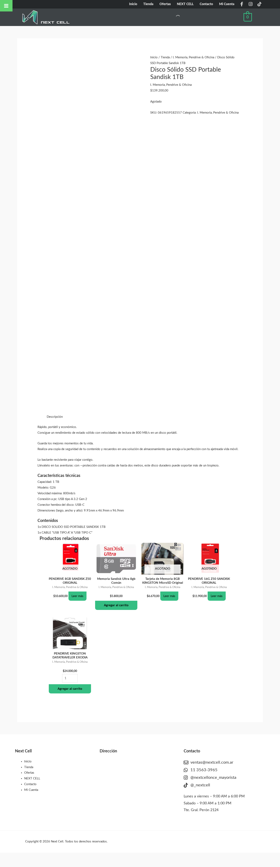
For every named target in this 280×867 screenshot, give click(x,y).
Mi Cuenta (226, 4)
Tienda (148, 4)
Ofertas (165, 4)
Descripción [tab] (55, 416)
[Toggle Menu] (6, 5)
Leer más (77, 596)
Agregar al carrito (116, 605)
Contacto (206, 4)
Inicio (133, 4)
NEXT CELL (185, 4)
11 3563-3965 (203, 770)
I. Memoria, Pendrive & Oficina (193, 57)
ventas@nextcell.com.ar (211, 762)
